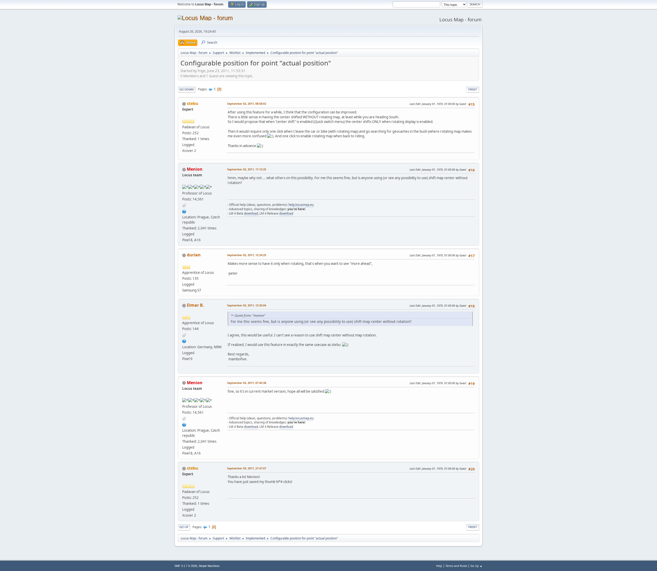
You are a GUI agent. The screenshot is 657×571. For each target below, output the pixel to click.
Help (439, 566)
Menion (194, 169)
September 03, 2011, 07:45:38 (246, 383)
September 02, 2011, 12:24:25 (246, 255)
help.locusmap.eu (301, 204)
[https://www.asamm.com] (184, 211)
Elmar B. (195, 305)
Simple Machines (209, 565)
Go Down (186, 89)
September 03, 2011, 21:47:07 (246, 468)
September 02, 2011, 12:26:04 (246, 305)
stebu (192, 103)
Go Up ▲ (476, 566)
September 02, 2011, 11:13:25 (246, 169)
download (251, 213)
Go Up (183, 527)
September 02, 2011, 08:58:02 (246, 103)
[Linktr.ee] (184, 340)
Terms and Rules (456, 566)
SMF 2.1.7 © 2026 (186, 565)
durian (194, 255)
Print (472, 89)
